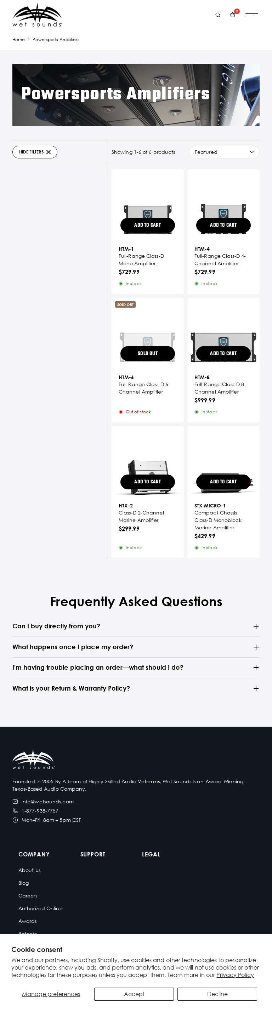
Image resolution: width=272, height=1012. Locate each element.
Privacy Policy (235, 974)
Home (18, 39)
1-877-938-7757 (40, 811)
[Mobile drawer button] (251, 15)
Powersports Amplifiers (56, 39)
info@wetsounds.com (48, 801)
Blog (23, 883)
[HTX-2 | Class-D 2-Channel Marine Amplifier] (148, 462)
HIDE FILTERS (31, 152)
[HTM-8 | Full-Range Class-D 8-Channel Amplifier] (223, 334)
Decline (217, 994)
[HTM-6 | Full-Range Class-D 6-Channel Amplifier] (148, 334)
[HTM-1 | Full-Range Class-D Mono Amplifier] (148, 205)
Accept (134, 994)
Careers (27, 895)
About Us (29, 870)
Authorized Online (40, 908)
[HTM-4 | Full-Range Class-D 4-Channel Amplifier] (223, 205)
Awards (27, 921)
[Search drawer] (218, 15)
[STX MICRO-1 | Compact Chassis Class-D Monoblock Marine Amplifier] (223, 462)
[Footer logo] (33, 760)
